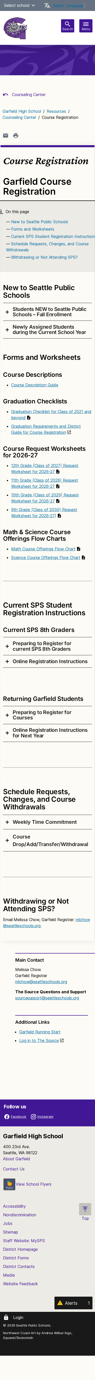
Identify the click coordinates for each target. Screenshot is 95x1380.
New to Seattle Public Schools (39, 221)
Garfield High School (22, 111)
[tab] (47, 312)
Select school (16, 5)
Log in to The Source (39, 1040)
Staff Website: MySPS (24, 1240)
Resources (56, 111)
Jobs (7, 1223)
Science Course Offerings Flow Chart (45, 557)
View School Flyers (33, 1184)
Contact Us (14, 1168)
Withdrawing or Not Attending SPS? (44, 257)
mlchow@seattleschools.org (41, 981)
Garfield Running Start (40, 1031)
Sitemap (10, 1232)
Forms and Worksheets (32, 229)
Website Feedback (20, 1283)
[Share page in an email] (6, 136)
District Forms (16, 1257)
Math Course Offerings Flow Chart (43, 548)
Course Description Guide (34, 384)
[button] (33, 5)
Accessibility (14, 1206)
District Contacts (19, 1266)
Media (9, 1275)
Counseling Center (28, 94)
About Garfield (16, 1158)
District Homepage (20, 1249)
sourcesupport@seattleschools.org (47, 997)
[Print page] (16, 136)
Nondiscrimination (19, 1214)
